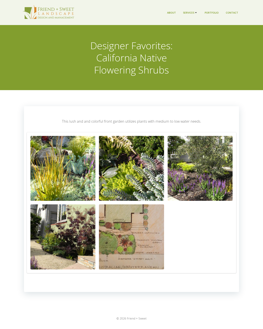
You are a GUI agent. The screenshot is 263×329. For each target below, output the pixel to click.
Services (188, 12)
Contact (232, 12)
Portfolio (212, 12)
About (171, 12)
